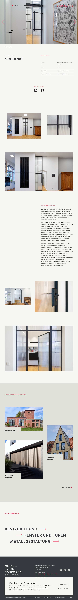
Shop (70, 597)
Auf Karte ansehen (40, 577)
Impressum (37, 597)
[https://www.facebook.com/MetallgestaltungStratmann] (69, 570)
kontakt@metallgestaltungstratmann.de (46, 574)
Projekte (17, 5)
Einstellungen (63, 588)
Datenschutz (47, 597)
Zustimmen (63, 584)
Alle (66, 487)
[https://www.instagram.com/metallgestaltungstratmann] (61, 570)
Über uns (39, 5)
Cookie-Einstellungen (60, 597)
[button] (35, 90)
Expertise (28, 5)
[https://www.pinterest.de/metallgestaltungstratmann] (65, 570)
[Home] (65, 5)
